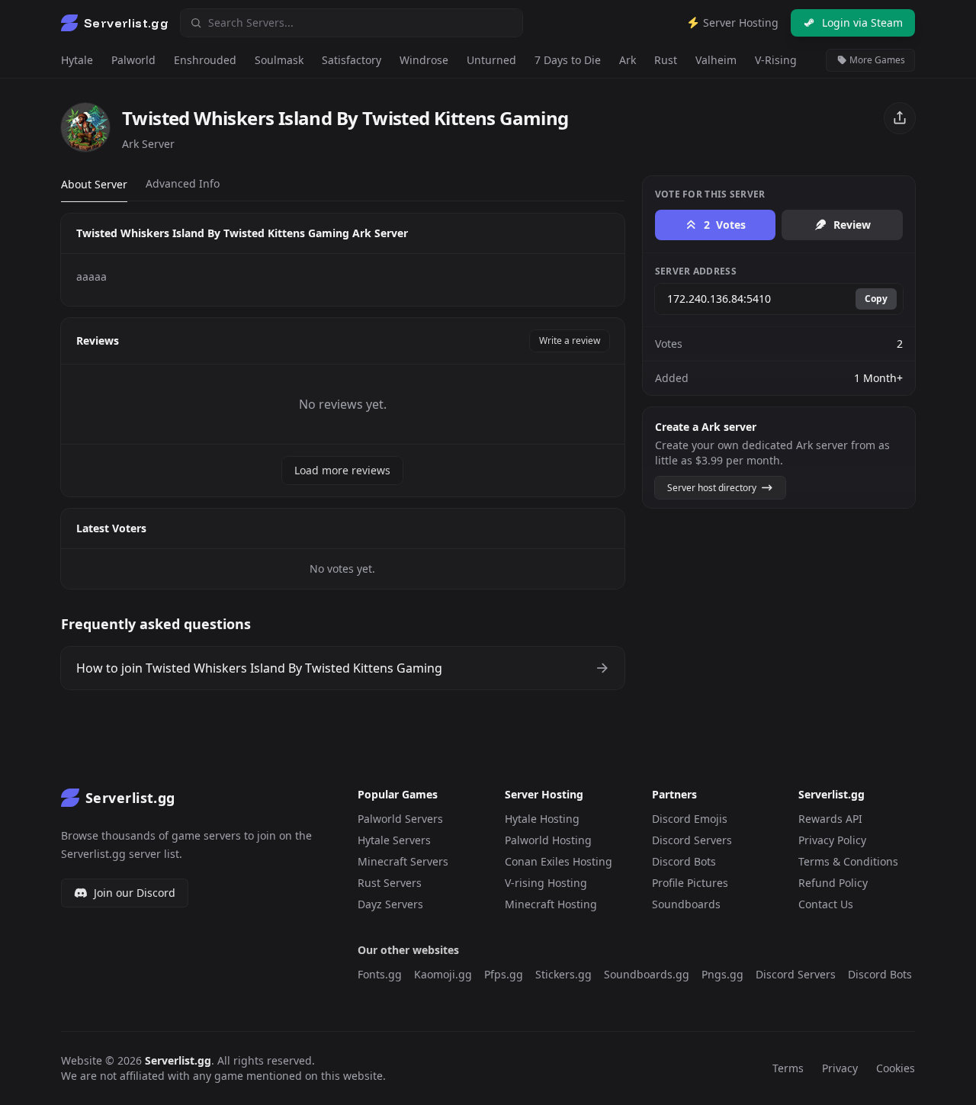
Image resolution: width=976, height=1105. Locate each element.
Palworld (133, 60)
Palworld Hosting (548, 840)
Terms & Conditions (848, 861)
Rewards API (830, 818)
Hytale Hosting (542, 818)
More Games (876, 59)
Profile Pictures (690, 882)
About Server (94, 184)
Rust (665, 60)
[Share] (899, 118)
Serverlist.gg (178, 1060)
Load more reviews (342, 470)
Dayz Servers (390, 904)
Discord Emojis (689, 818)
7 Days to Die (568, 60)
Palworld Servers (400, 818)
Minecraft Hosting (551, 904)
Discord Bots (684, 861)
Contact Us (825, 904)
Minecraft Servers (403, 861)
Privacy (840, 1068)
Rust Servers (390, 882)
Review (852, 224)
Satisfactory (351, 60)
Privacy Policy (832, 840)
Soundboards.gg (646, 974)
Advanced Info (183, 183)
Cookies (895, 1068)
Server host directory (713, 487)
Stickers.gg (563, 974)
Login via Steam (862, 22)
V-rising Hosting (546, 882)
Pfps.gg (503, 974)
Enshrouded (205, 60)
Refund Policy (833, 882)
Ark (627, 60)
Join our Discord (134, 892)
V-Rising (776, 60)
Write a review (569, 340)
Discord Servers (692, 840)
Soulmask (279, 60)
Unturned (491, 60)
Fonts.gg (380, 974)
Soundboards (686, 904)
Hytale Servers (394, 840)
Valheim (716, 60)
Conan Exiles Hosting (558, 861)
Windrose (424, 60)
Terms (788, 1068)
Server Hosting (739, 22)
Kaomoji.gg (443, 974)
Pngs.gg (722, 974)
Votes (725, 224)
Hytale (77, 60)
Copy (876, 298)
